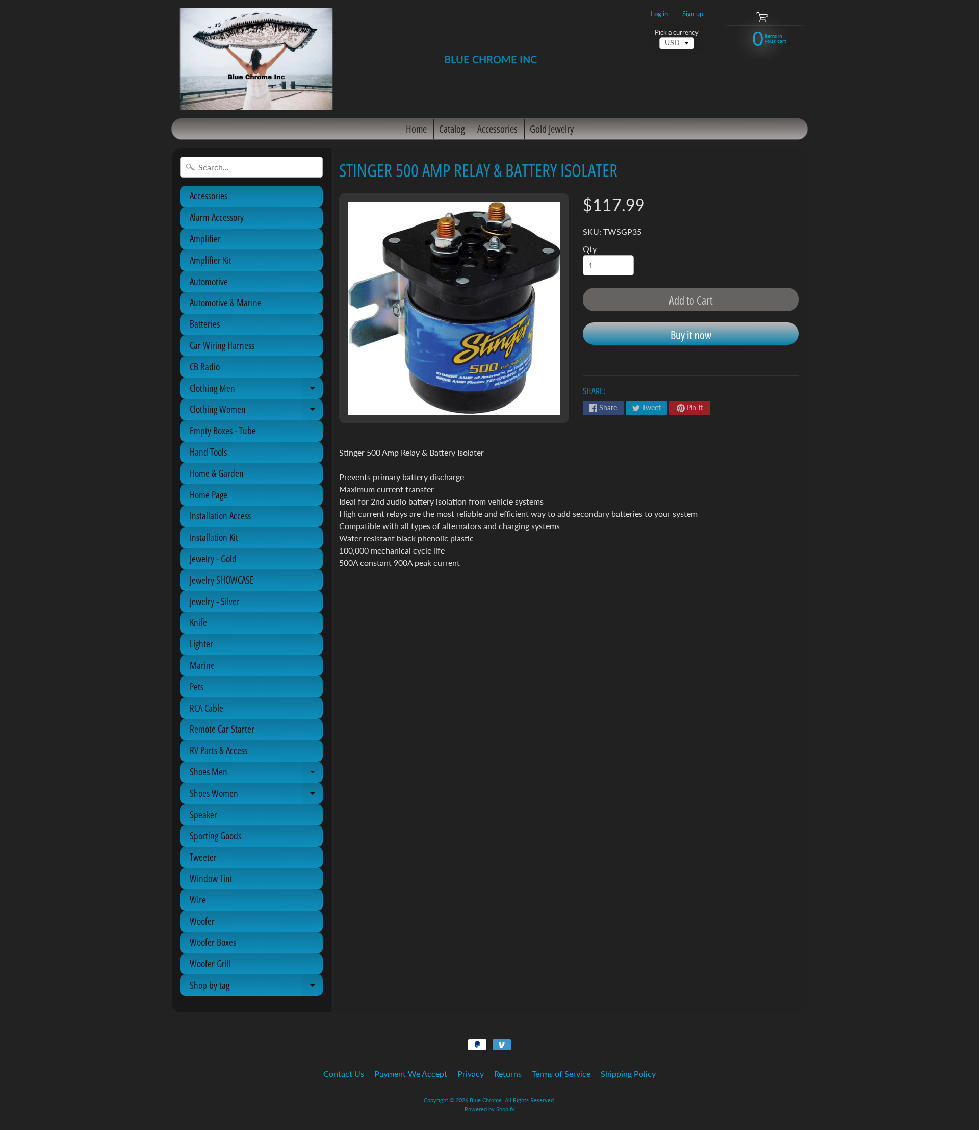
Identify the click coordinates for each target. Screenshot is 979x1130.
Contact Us (343, 1073)
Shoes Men (256, 774)
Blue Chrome (486, 1100)
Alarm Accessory (217, 217)
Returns (508, 1073)
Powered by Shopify (490, 1109)
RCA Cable (206, 708)
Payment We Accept (410, 1073)
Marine (202, 665)
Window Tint (211, 878)
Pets (196, 686)
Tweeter (203, 857)
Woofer (202, 921)
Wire (198, 900)
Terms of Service (561, 1073)
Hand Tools (208, 452)
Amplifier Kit (210, 260)
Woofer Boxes (213, 942)
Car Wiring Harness (222, 345)
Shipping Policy (628, 1073)
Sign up (692, 14)
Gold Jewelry (552, 129)
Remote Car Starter (222, 729)
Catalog (452, 129)
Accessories (497, 129)
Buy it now (691, 334)
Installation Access (220, 515)
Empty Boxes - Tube (223, 430)
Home (416, 129)
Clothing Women (256, 411)
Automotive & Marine (226, 302)
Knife (198, 622)
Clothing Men (256, 390)
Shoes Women (256, 795)
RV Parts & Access (218, 750)
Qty (590, 249)
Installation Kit (214, 537)
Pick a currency (677, 32)
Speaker (203, 814)
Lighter (201, 643)
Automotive (209, 281)
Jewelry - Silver (215, 601)
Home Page (208, 494)
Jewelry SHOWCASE (222, 580)
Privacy (470, 1073)
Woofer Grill (210, 963)
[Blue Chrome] (256, 59)
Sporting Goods (215, 835)
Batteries (205, 324)
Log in (659, 14)
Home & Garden (217, 473)
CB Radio (205, 366)
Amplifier (205, 238)
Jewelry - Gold (213, 558)
